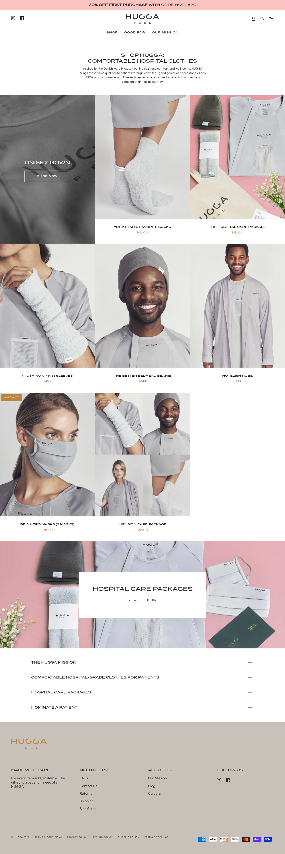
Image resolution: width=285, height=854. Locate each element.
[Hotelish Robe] (237, 306)
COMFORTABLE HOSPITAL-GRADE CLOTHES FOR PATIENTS (95, 677)
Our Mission (157, 778)
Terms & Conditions (48, 837)
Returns (86, 793)
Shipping (87, 801)
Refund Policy (103, 837)
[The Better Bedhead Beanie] (142, 306)
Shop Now (47, 176)
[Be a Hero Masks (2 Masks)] (47, 454)
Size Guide (88, 809)
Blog (151, 786)
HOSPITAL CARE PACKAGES (61, 692)
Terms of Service (157, 837)
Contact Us (88, 786)
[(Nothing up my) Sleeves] (47, 306)
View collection (143, 600)
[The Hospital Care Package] (237, 157)
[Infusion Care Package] (142, 454)
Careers (154, 793)
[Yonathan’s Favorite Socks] (142, 157)
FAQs (84, 778)
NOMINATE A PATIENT (54, 707)
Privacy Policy (77, 837)
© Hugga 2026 (20, 837)
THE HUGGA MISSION (53, 662)
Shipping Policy (128, 837)
